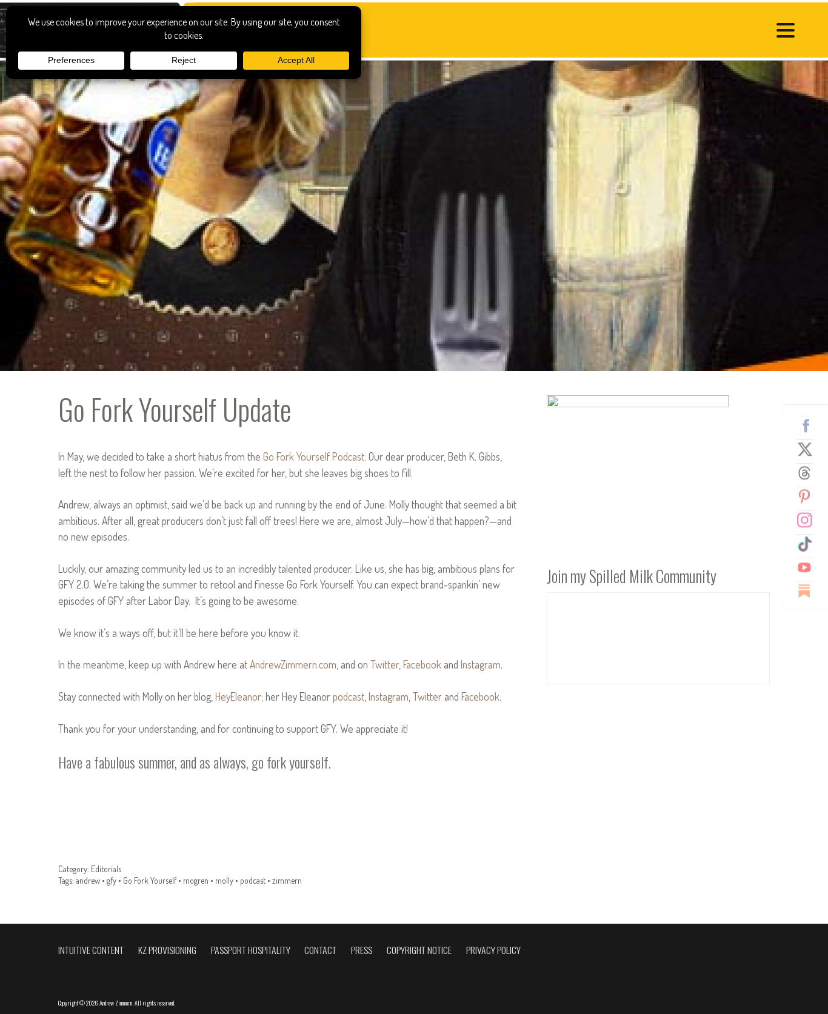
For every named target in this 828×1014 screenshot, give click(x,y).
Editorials (106, 869)
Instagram (809, 520)
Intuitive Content (91, 949)
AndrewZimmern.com (293, 664)
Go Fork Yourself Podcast (313, 456)
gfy (111, 880)
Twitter (809, 449)
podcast (348, 696)
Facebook (809, 425)
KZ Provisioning (167, 949)
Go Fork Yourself (149, 880)
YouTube (809, 567)
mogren (196, 880)
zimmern (287, 880)
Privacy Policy (493, 949)
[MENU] (788, 32)
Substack (809, 591)
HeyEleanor (238, 696)
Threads (809, 472)
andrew (88, 880)
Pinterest (809, 496)
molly (224, 880)
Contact (320, 949)
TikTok (809, 543)
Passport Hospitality (250, 949)
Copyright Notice (419, 949)
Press (361, 949)
